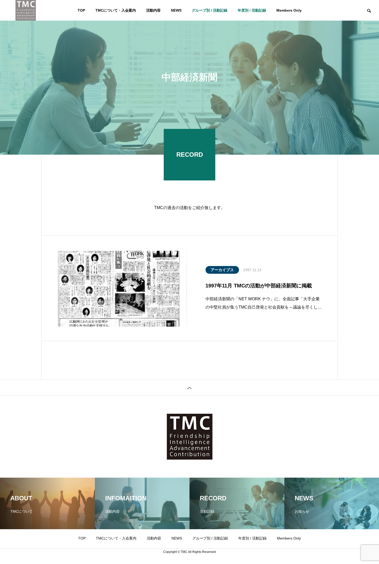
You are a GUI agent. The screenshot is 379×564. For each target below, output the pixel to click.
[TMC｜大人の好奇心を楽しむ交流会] (25, 10)
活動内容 (153, 10)
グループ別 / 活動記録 (209, 10)
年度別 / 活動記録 (252, 10)
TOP (81, 10)
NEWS (176, 10)
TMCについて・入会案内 (115, 10)
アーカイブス (222, 270)
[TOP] (189, 387)
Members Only (289, 10)
